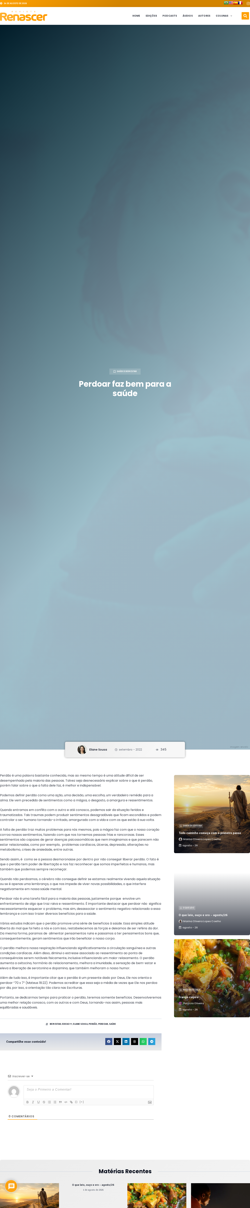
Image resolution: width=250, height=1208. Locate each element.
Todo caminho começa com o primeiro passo (210, 833)
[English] (231, 3)
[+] (82, 1101)
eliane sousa (80, 1024)
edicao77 (67, 1024)
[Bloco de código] (66, 1102)
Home (136, 15)
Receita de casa (191, 990)
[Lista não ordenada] (55, 1102)
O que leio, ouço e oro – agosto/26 (203, 915)
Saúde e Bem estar (127, 371)
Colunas (222, 15)
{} (76, 1101)
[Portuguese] (226, 3)
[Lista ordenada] (49, 1102)
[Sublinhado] (38, 1102)
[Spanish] (235, 3)
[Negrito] (27, 1102)
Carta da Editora (192, 825)
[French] (240, 3)
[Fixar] (44, 1102)
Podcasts (169, 15)
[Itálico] (33, 1102)
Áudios (188, 15)
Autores (204, 15)
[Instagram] (248, 3)
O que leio (188, 907)
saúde (112, 1024)
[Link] (71, 1102)
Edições (151, 15)
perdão (93, 1024)
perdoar (103, 1024)
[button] (245, 16)
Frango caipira (188, 997)
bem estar (55, 1024)
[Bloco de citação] (60, 1102)
